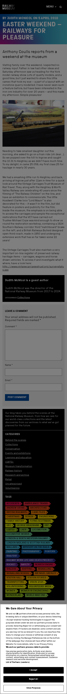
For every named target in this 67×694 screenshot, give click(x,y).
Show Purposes (33, 688)
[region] (33, 649)
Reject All (33, 679)
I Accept (33, 670)
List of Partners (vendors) (18, 662)
